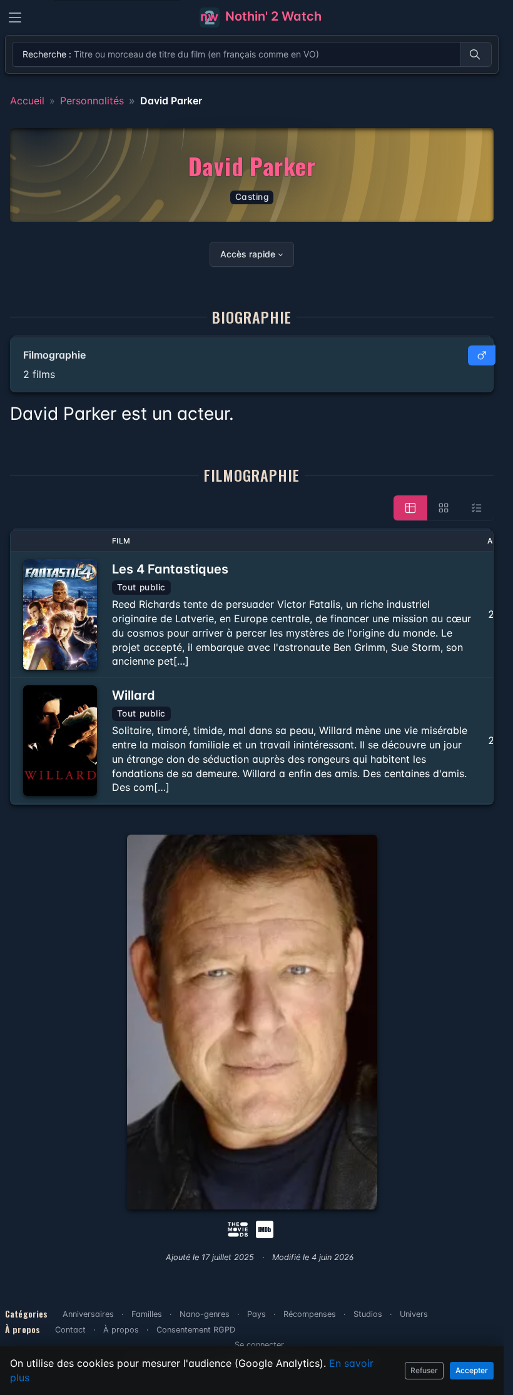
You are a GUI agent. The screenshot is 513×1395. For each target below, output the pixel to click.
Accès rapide (247, 254)
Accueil (27, 100)
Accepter (471, 1370)
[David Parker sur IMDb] (266, 1228)
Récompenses (309, 1314)
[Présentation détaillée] (410, 507)
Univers (414, 1314)
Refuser (424, 1370)
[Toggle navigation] (15, 17)
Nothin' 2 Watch (272, 16)
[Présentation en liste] (477, 507)
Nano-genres (205, 1314)
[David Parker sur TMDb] (238, 1228)
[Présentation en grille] (443, 507)
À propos (121, 1329)
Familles (146, 1314)
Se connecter (259, 1344)
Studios (367, 1314)
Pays (256, 1314)
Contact (70, 1329)
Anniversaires (88, 1314)
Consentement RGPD (195, 1329)
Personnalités (92, 100)
